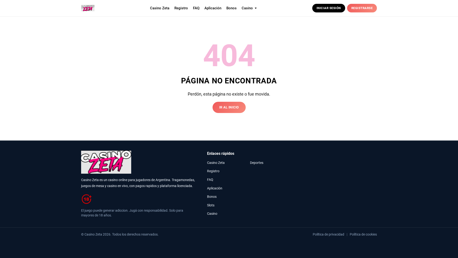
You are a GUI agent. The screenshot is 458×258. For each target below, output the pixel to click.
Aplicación (212, 8)
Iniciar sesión (329, 8)
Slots (210, 205)
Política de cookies (363, 234)
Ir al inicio (229, 107)
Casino (212, 214)
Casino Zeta (159, 8)
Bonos (231, 8)
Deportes (256, 163)
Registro (181, 8)
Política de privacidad (328, 234)
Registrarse (362, 8)
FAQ (196, 8)
